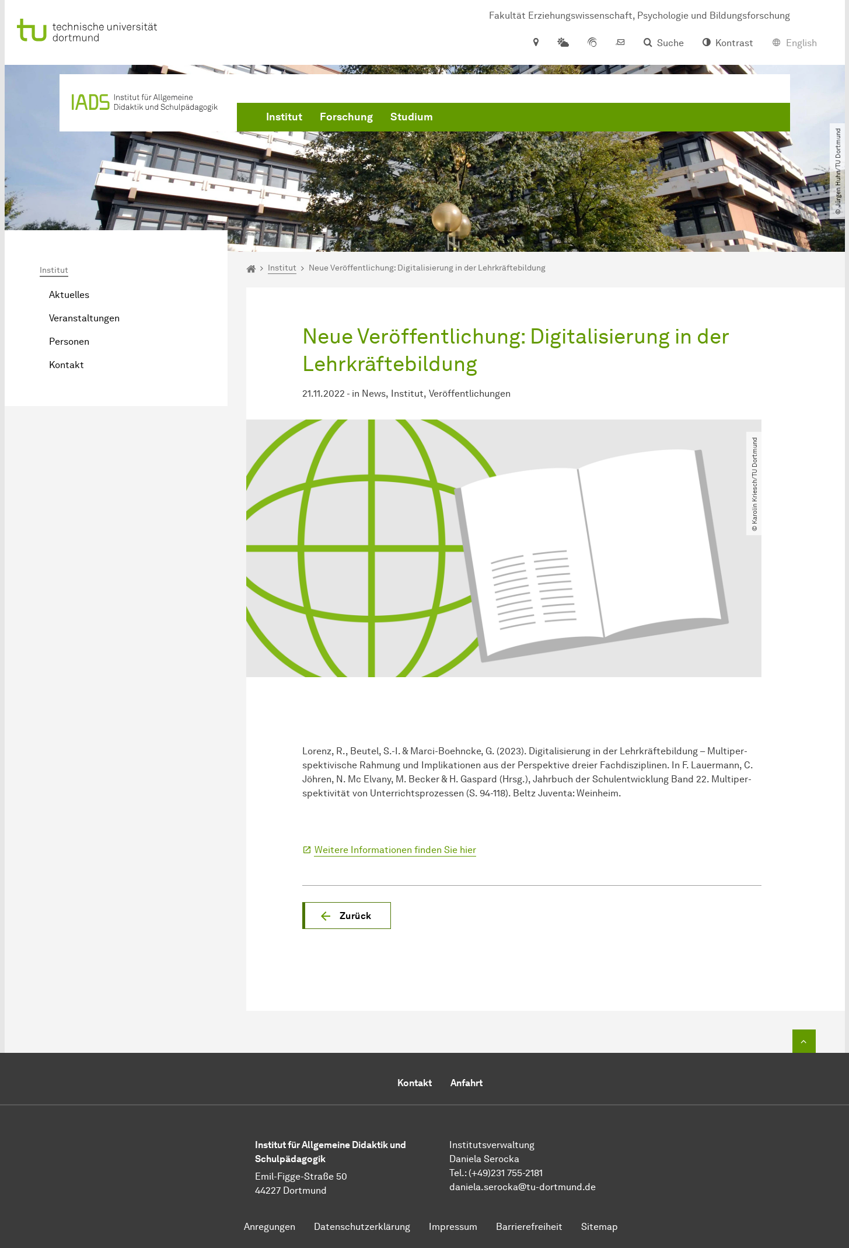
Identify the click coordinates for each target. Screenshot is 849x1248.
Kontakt (66, 364)
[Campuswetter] (563, 43)
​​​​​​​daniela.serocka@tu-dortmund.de (522, 1186)
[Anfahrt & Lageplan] (535, 43)
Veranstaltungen (84, 318)
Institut (284, 116)
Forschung (346, 116)
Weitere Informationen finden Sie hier (395, 849)
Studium (411, 116)
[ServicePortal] (592, 43)
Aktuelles (69, 294)
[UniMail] (620, 43)
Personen (69, 341)
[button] (346, 915)
